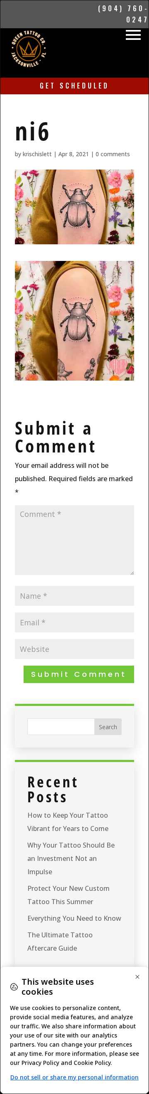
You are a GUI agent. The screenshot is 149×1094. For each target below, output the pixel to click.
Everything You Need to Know (74, 918)
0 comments (113, 154)
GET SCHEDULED (74, 86)
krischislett (37, 154)
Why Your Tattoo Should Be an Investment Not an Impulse (71, 858)
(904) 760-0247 (123, 14)
